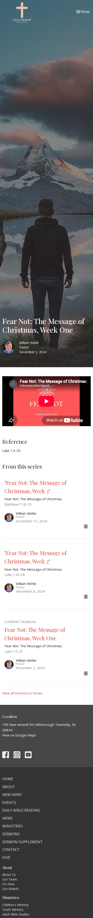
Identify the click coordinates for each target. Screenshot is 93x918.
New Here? (12, 794)
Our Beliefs (10, 889)
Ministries (12, 826)
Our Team (9, 879)
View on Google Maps (19, 735)
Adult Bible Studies (15, 914)
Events (9, 802)
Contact (11, 849)
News (7, 818)
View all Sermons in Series (22, 693)
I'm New (8, 884)
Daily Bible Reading (21, 810)
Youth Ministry (12, 909)
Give (6, 857)
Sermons (11, 834)
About (8, 786)
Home (7, 778)
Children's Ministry (15, 905)
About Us (9, 874)
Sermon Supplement (22, 841)
